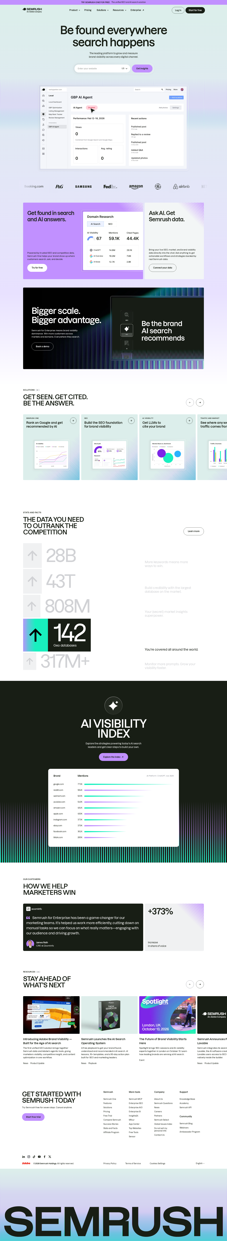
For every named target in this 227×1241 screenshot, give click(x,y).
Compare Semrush (112, 1120)
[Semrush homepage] (32, 10)
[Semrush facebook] (44, 1156)
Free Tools (133, 1132)
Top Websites (135, 1128)
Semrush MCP (135, 1099)
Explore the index (111, 757)
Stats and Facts (110, 1128)
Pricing (87, 10)
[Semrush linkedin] (23, 1156)
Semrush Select (161, 1120)
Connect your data (162, 268)
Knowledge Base (187, 1099)
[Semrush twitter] (49, 1156)
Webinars (184, 1128)
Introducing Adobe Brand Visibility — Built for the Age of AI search (47, 1041)
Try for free (37, 268)
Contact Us (159, 1135)
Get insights (142, 68)
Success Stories (110, 1124)
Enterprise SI (135, 1112)
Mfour (132, 1120)
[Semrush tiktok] (34, 1156)
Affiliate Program (111, 1132)
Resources (118, 10)
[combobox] (99, 68)
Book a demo (42, 346)
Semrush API (186, 1107)
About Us (158, 1099)
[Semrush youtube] (39, 1156)
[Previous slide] (190, 402)
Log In (178, 10)
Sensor (132, 1137)
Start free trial (33, 1117)
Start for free (195, 10)
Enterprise (136, 10)
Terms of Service (133, 1164)
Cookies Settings (157, 1164)
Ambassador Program (190, 1132)
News (156, 1107)
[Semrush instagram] (28, 1156)
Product (73, 10)
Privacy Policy (109, 1164)
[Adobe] (26, 1163)
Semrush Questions (163, 1103)
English (199, 1163)
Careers (158, 1112)
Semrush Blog (186, 1124)
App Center (134, 1124)
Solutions (101, 10)
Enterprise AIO (136, 1107)
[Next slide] (200, 402)
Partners (158, 1116)
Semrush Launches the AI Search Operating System (103, 1041)
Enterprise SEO (136, 1103)
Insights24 (133, 1116)
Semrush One (109, 1099)
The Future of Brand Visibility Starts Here (163, 1041)
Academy (184, 1103)
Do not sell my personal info (160, 1129)
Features (107, 1103)
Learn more (194, 531)
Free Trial (107, 1116)
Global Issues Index (163, 1124)
